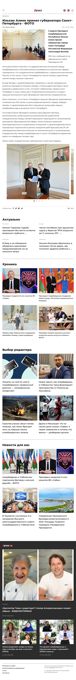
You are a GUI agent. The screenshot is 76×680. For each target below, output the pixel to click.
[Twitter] (16, 208)
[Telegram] (22, 208)
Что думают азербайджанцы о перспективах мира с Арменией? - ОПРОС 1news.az (54, 649)
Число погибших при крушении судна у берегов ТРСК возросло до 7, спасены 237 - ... (56, 230)
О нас (4, 670)
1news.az (51, 667)
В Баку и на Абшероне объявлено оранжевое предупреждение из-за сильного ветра (15, 247)
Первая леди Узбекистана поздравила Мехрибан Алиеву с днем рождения (18, 334)
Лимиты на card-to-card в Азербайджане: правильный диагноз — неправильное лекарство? (17, 386)
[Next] (71, 172)
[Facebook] (13, 208)
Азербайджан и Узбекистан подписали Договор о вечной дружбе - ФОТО (18, 480)
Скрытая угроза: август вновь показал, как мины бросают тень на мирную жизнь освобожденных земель (18, 428)
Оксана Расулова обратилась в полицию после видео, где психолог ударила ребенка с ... (55, 246)
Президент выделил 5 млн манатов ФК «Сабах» (18, 297)
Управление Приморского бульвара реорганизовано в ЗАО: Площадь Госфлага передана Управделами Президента (54, 522)
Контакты (6, 673)
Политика (5, 224)
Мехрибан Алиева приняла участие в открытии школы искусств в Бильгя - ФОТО (54, 335)
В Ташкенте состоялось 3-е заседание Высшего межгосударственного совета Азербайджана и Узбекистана (18, 520)
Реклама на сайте (8, 665)
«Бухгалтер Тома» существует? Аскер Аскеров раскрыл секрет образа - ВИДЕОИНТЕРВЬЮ (36, 609)
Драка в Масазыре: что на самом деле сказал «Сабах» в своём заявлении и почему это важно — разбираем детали (55, 428)
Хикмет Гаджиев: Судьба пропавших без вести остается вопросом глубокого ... (18, 230)
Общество (5, 239)
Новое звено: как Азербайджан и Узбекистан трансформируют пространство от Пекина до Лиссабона (55, 386)
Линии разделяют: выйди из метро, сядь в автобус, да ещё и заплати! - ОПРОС (17, 649)
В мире (41, 224)
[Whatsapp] (19, 208)
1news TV (5, 604)
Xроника (5, 16)
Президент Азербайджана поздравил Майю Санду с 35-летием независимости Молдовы (56, 298)
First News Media (8, 27)
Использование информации (13, 668)
